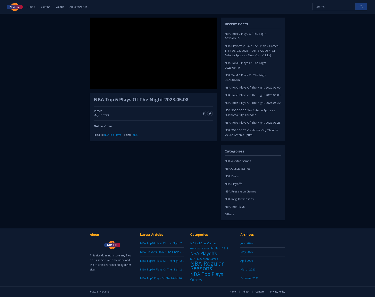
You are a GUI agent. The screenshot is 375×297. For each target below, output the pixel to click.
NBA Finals (232, 176)
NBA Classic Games (238, 168)
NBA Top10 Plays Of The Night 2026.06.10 (167, 260)
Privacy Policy (277, 291)
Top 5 (134, 135)
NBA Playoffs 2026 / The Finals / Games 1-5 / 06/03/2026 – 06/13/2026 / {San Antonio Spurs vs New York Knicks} (252, 50)
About (60, 7)
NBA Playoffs (233, 184)
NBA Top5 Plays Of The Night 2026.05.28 (253, 122)
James (98, 111)
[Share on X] (210, 113)
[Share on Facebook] (203, 113)
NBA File (104, 291)
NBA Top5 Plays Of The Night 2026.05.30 (253, 103)
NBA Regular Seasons (239, 199)
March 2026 (247, 269)
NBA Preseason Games (240, 191)
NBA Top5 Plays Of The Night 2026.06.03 (253, 95)
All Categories (78, 7)
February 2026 (249, 278)
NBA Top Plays (112, 135)
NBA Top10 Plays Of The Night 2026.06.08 (167, 269)
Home (31, 7)
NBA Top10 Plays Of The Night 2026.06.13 (167, 243)
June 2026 (246, 243)
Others (229, 214)
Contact (45, 7)
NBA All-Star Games (238, 161)
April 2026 (246, 260)
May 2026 (246, 252)
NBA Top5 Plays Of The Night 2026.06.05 (253, 87)
